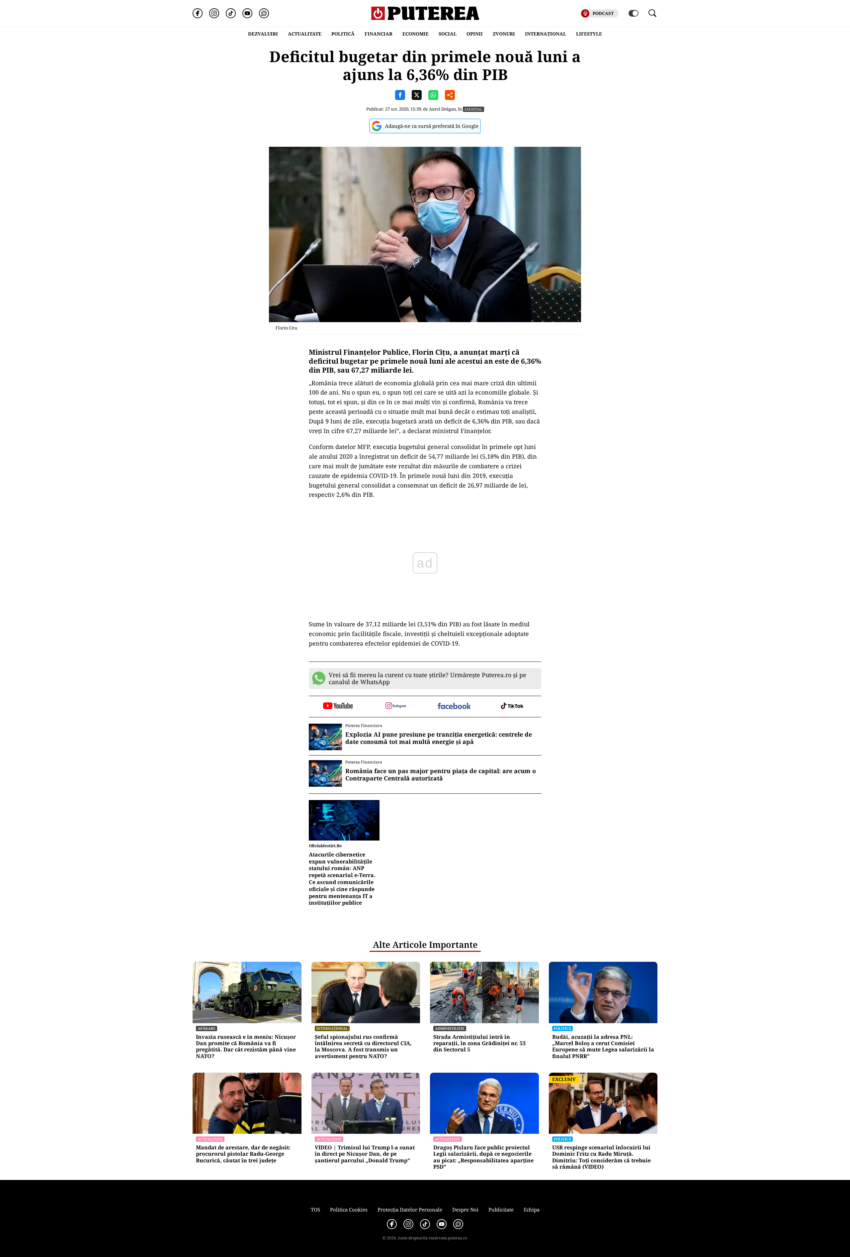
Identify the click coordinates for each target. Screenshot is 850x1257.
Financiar (378, 34)
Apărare (206, 1028)
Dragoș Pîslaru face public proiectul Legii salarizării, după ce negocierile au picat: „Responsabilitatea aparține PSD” (483, 1157)
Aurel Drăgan (442, 109)
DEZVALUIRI (263, 34)
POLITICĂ (343, 34)
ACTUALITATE (304, 34)
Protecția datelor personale (410, 1209)
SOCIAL (448, 34)
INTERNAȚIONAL (545, 34)
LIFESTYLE (589, 34)
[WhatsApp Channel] (264, 13)
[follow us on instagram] (396, 706)
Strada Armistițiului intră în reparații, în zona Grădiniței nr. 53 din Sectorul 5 (479, 1043)
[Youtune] (247, 13)
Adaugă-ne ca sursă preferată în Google (431, 126)
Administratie (450, 1028)
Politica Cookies (349, 1209)
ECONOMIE (415, 34)
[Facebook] (198, 13)
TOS (315, 1209)
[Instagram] (214, 13)
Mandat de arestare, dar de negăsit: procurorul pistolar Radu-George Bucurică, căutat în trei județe (243, 1154)
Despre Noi (465, 1209)
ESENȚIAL (473, 109)
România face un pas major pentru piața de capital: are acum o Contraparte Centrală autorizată (440, 774)
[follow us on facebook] (454, 706)
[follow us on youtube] (338, 706)
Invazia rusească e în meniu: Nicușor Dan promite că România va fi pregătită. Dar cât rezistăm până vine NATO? (246, 1046)
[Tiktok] (231, 13)
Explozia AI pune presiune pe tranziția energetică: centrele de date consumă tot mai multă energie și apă (438, 738)
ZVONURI (504, 34)
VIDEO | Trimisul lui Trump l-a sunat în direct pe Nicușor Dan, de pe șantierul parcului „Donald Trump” (365, 1154)
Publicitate (501, 1209)
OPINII (475, 34)
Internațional (332, 1028)
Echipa (532, 1209)
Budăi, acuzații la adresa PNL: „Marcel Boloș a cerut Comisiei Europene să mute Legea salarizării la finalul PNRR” (603, 1046)
